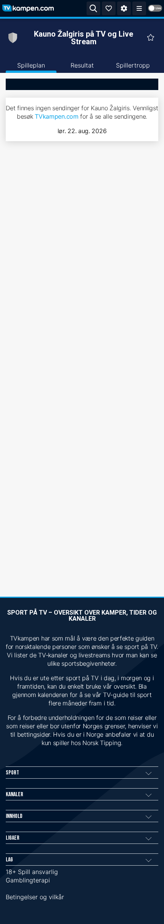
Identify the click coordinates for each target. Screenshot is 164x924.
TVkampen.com (56, 116)
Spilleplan (31, 65)
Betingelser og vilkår (35, 897)
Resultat (82, 65)
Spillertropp (133, 65)
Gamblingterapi (28, 880)
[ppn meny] (139, 8)
